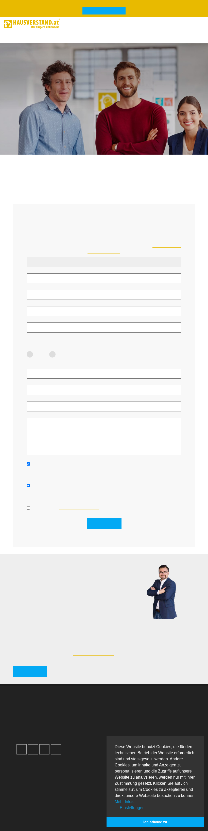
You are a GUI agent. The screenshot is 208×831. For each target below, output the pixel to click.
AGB (117, 735)
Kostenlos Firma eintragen (45, 729)
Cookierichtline (126, 729)
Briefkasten (32, 799)
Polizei (28, 805)
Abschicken (104, 523)
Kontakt (120, 704)
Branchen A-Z (34, 775)
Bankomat (31, 793)
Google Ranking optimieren (46, 710)
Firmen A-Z (32, 781)
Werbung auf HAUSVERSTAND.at (53, 704)
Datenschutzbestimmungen (79, 508)
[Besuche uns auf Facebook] (21, 749)
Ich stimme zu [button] (155, 822)
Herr (63, 354)
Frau (41, 354)
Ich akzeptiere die (65, 508)
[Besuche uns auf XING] (56, 749)
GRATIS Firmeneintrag (104, 11)
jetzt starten (30, 671)
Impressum (123, 717)
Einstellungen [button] (132, 808)
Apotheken (31, 787)
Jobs (117, 710)
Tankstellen (32, 811)
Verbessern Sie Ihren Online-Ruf (51, 717)
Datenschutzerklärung (133, 723)
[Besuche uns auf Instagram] (33, 749)
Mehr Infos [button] (124, 801)
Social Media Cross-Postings (48, 723)
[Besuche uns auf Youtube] (44, 749)
